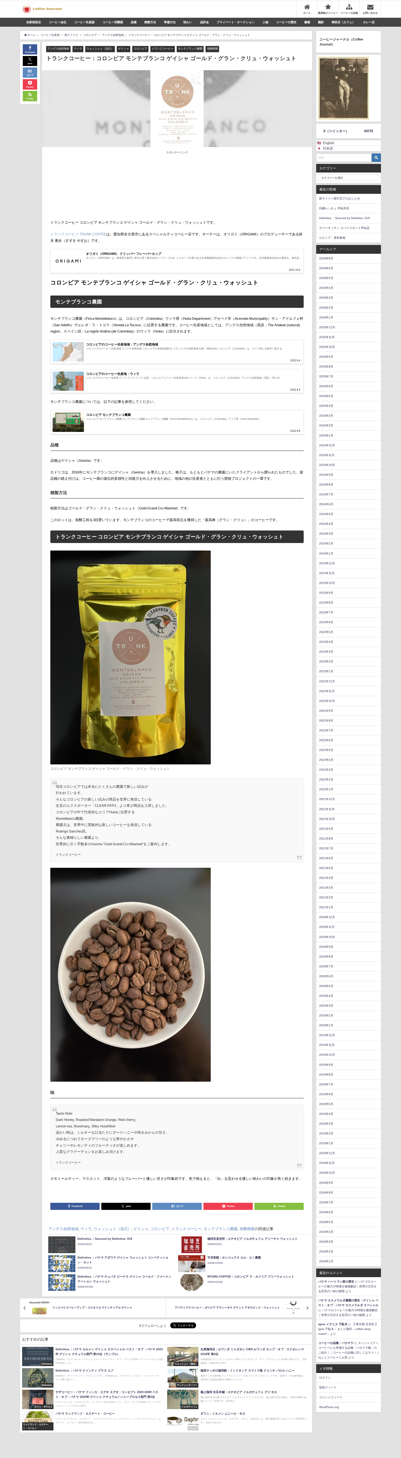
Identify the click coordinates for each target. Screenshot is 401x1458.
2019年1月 (326, 1143)
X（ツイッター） (336, 131)
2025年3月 (326, 415)
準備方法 (170, 22)
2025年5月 (326, 396)
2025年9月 (326, 356)
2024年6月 (326, 504)
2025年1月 (326, 435)
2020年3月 (326, 1005)
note (368, 131)
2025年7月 (326, 376)
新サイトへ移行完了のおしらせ (339, 198)
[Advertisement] (113, 186)
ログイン (325, 1377)
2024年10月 (327, 464)
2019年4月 (326, 1113)
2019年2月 (326, 1133)
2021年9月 (326, 828)
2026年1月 (326, 317)
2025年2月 (326, 425)
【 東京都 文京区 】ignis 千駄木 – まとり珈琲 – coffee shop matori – (348, 1329)
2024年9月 (326, 474)
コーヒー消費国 (113, 22)
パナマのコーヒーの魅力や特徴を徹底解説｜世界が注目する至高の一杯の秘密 (347, 1286)
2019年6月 (326, 1094)
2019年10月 (327, 1054)
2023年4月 (326, 641)
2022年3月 (326, 769)
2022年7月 (326, 730)
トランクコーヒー (162, 48)
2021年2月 (326, 897)
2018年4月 (326, 1231)
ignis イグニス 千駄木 (333, 1324)
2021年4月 (326, 877)
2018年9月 (326, 1182)
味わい (187, 22)
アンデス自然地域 (58, 48)
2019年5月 (326, 1104)
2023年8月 (326, 602)
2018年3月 (326, 1241)
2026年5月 (326, 278)
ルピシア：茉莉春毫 (332, 237)
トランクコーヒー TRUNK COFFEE (78, 234)
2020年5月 (326, 986)
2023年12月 (327, 563)
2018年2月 (326, 1251)
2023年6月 (326, 622)
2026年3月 (326, 297)
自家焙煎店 (33, 22)
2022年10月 (327, 700)
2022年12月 (327, 681)
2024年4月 (326, 523)
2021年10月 (327, 818)
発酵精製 (212, 48)
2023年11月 (327, 573)
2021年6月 (326, 858)
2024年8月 (326, 484)
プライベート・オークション (236, 22)
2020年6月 (326, 976)
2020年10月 (327, 936)
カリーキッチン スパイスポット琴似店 (344, 227)
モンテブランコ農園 (190, 48)
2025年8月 (326, 366)
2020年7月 (326, 966)
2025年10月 (327, 346)
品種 (134, 22)
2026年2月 (326, 307)
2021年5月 (326, 868)
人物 (265, 22)
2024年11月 (327, 455)
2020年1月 (326, 1025)
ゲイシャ (123, 48)
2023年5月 (326, 632)
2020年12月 (327, 917)
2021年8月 (326, 838)
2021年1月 (326, 907)
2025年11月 (327, 337)
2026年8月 (326, 258)
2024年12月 (327, 445)
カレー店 (369, 22)
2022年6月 (326, 740)
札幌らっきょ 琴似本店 (334, 208)
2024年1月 (326, 553)
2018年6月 (326, 1212)
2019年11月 (327, 1044)
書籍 (307, 22)
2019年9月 (326, 1064)
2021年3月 (326, 887)
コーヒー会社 (57, 22)
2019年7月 (326, 1084)
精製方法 (150, 22)
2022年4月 (326, 759)
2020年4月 (326, 995)
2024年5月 (326, 514)
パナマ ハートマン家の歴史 (336, 1281)
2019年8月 (326, 1074)
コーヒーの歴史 (286, 22)
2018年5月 (326, 1222)
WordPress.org (329, 1407)
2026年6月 (326, 268)
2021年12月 (327, 799)
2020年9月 (326, 946)
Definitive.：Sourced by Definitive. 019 (344, 218)
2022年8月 (326, 720)
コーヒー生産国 (84, 22)
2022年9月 (326, 710)
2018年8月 (326, 1192)
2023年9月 (326, 592)
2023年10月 (327, 582)
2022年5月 (326, 750)
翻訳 (321, 22)
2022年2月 (326, 779)
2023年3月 (326, 651)
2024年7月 (326, 494)
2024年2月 (326, 543)
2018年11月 (327, 1162)
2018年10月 (327, 1172)
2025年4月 (326, 405)
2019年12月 (327, 1035)
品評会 (204, 22)
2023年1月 (326, 671)
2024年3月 (326, 533)
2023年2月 (326, 661)
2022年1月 (326, 789)
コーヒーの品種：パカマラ (335, 1342)
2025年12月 (327, 327)
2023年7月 (326, 612)
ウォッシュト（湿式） (100, 48)
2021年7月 (326, 848)
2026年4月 (326, 287)
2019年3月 (326, 1123)
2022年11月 (327, 691)
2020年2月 (326, 1015)
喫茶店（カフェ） (343, 22)
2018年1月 (326, 1261)
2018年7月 (326, 1202)
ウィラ (78, 48)
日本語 (328, 148)
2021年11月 (327, 809)
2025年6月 (326, 386)
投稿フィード (328, 1387)
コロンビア (140, 48)
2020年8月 (326, 956)
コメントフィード (331, 1397)
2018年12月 (327, 1153)
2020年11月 (327, 926)
